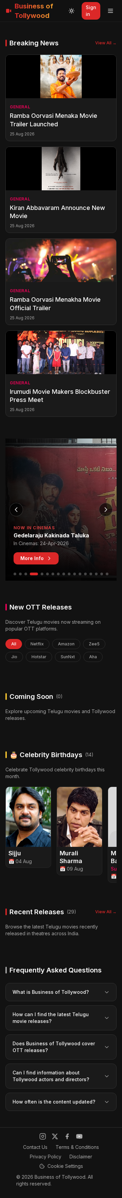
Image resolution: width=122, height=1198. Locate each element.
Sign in (91, 10)
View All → (106, 42)
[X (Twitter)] (55, 1136)
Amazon (66, 643)
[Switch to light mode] (71, 11)
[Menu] (110, 11)
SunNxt (68, 656)
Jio (14, 656)
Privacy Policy (45, 1156)
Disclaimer (80, 1156)
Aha (93, 656)
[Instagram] (42, 1136)
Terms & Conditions (77, 1147)
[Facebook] (67, 1136)
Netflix (37, 643)
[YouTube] (79, 1136)
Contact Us (35, 1147)
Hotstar (39, 656)
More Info (32, 558)
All (13, 643)
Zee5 (94, 643)
